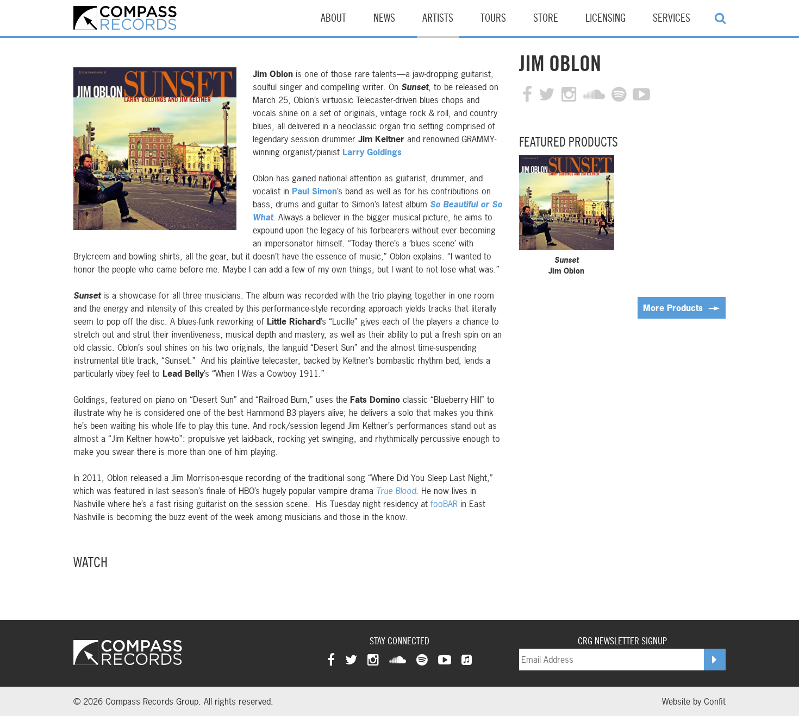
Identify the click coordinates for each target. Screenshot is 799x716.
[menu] (720, 18)
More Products (674, 308)
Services (671, 18)
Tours (493, 18)
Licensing (605, 18)
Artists (437, 18)
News (384, 18)
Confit (715, 701)
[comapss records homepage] (125, 18)
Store (545, 18)
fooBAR (444, 504)
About (333, 18)
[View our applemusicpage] (466, 660)
